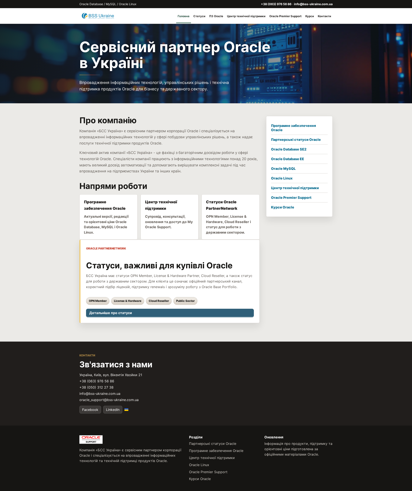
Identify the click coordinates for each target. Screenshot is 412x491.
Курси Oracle (282, 207)
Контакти (324, 16)
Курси (309, 16)
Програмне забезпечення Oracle (293, 127)
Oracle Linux (281, 178)
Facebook (90, 409)
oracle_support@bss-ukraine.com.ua (109, 400)
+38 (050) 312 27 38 (96, 387)
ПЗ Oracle (216, 16)
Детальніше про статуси (110, 313)
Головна (183, 16)
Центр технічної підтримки (246, 16)
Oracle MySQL (283, 168)
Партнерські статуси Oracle (296, 139)
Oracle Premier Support (285, 16)
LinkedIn (113, 409)
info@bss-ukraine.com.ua (313, 4)
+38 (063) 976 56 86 (276, 4)
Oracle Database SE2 (288, 149)
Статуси (199, 16)
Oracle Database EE (287, 159)
